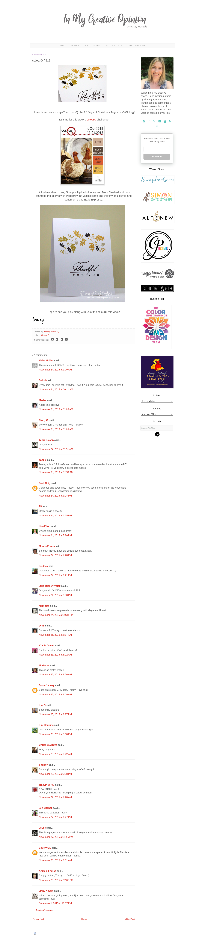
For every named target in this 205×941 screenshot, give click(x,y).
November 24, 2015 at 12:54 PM (56, 472)
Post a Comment (45, 910)
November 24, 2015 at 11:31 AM (56, 449)
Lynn (42, 625)
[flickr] (160, 121)
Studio (97, 46)
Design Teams (79, 46)
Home (63, 46)
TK (41, 506)
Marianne (44, 665)
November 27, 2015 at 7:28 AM (55, 797)
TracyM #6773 (47, 785)
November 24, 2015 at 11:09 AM (56, 429)
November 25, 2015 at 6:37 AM (55, 635)
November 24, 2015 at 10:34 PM (56, 615)
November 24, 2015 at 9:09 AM (55, 369)
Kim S (42, 705)
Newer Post (38, 919)
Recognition (114, 46)
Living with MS (136, 46)
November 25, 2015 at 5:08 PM (55, 734)
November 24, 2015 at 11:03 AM (56, 409)
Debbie (43, 380)
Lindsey (44, 566)
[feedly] (170, 121)
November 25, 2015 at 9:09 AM (55, 694)
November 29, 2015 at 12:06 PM (56, 880)
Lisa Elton (45, 526)
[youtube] (165, 121)
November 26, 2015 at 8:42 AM (55, 754)
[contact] (157, 126)
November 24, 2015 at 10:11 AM (56, 389)
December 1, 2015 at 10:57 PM (55, 903)
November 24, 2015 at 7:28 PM (55, 555)
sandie (43, 460)
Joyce (42, 828)
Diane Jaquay (47, 685)
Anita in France (48, 871)
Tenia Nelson (46, 440)
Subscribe (157, 156)
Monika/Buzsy (47, 546)
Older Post (130, 919)
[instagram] (144, 121)
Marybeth (44, 606)
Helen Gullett (46, 360)
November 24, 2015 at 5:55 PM (55, 515)
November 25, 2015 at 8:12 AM (55, 654)
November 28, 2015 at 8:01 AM (55, 860)
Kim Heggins (46, 725)
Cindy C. (44, 420)
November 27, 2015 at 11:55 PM (56, 837)
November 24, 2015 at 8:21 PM (55, 575)
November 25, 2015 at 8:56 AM (55, 674)
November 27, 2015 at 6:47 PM (55, 817)
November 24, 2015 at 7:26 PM (55, 535)
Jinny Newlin (46, 891)
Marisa (43, 400)
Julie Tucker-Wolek (50, 586)
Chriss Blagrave (48, 745)
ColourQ (45, 335)
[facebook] (149, 121)
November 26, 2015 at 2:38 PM (55, 774)
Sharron (44, 765)
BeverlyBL (45, 848)
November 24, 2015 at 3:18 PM (55, 495)
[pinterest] (154, 121)
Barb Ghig (45, 483)
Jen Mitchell (46, 808)
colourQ (91, 119)
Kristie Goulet (47, 645)
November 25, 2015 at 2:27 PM (55, 714)
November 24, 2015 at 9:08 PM (55, 595)
